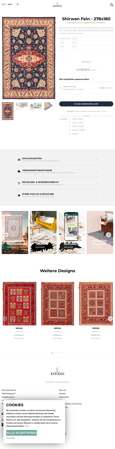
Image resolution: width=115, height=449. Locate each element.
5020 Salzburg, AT (8, 393)
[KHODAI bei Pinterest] (65, 434)
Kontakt (62, 393)
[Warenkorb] (110, 4)
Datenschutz (64, 397)
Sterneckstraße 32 (9, 390)
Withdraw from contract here (70, 404)
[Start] (57, 371)
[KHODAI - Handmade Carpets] (57, 4)
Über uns (62, 390)
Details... (81, 89)
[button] (57, 160)
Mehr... (27, 426)
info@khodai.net (8, 397)
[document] (34, 422)
